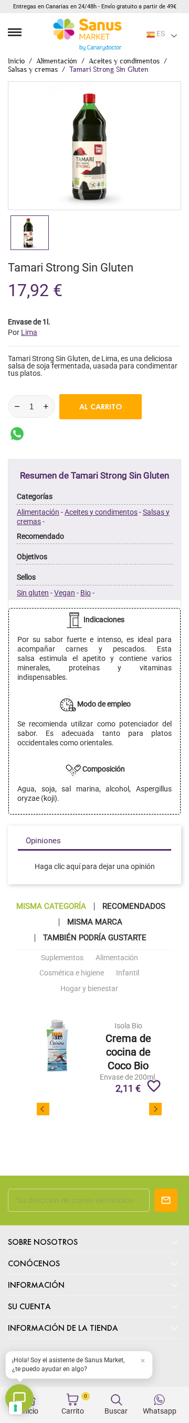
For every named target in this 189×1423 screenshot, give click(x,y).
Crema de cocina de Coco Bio (128, 1052)
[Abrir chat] (19, 1398)
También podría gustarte (94, 938)
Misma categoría (51, 906)
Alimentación (38, 512)
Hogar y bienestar (89, 988)
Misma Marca (94, 922)
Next (155, 1109)
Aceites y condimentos (101, 512)
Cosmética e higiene (71, 973)
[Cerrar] (143, 1360)
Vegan (64, 593)
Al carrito (100, 406)
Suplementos (62, 957)
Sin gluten (33, 593)
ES (160, 33)
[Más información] (147, 1037)
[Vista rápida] (128, 1037)
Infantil (127, 973)
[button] (79, 1365)
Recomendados (133, 906)
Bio (85, 593)
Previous (43, 1109)
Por (22, 332)
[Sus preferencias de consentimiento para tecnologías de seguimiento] (15, 1408)
